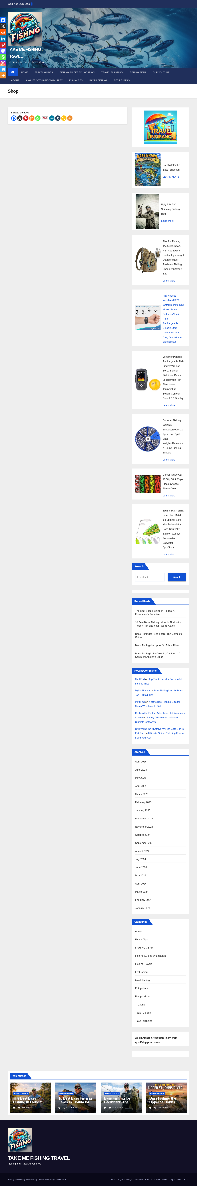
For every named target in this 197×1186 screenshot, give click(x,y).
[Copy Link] (63, 118)
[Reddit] (3, 32)
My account (176, 1179)
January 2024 (142, 908)
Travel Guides (44, 72)
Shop (185, 1179)
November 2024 (144, 826)
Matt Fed (140, 679)
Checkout (155, 1179)
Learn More (167, 221)
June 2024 (141, 867)
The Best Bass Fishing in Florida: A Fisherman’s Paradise (30, 1102)
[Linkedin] (3, 38)
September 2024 (144, 843)
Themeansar (60, 1179)
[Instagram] (3, 63)
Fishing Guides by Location (77, 72)
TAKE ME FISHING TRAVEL (39, 1158)
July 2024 (140, 859)
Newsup (48, 1179)
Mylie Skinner (142, 690)
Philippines (141, 988)
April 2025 (141, 786)
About (15, 80)
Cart (147, 1179)
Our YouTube (161, 72)
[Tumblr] (57, 118)
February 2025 (143, 802)
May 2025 (140, 778)
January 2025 (142, 810)
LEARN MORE (171, 176)
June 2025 (141, 769)
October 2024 (142, 835)
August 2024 (142, 851)
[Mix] (31, 118)
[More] (69, 118)
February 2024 (143, 900)
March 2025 (141, 794)
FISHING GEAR (138, 72)
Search (139, 566)
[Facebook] (13, 118)
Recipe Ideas (122, 80)
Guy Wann (26, 1108)
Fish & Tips (76, 80)
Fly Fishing (141, 972)
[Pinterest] (25, 118)
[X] (19, 118)
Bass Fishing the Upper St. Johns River (157, 645)
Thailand (140, 1004)
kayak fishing (98, 80)
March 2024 (141, 891)
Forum (165, 1179)
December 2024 (144, 818)
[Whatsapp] (37, 118)
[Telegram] (3, 69)
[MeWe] (51, 118)
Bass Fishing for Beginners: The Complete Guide (117, 1102)
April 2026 (141, 761)
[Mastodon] (3, 51)
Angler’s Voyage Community (44, 80)
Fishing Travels (143, 964)
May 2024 (140, 875)
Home (24, 72)
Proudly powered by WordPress (22, 1179)
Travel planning (112, 72)
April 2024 (141, 883)
